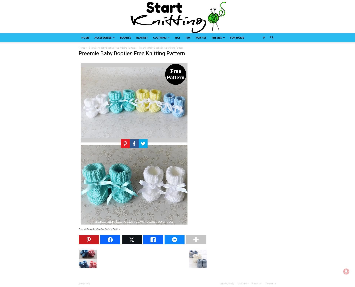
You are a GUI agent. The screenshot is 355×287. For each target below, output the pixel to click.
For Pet (201, 37)
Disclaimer (242, 283)
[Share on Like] (153, 239)
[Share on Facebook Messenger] (175, 239)
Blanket (142, 37)
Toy (188, 37)
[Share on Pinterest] (89, 239)
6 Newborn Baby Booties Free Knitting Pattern (112, 47)
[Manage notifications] (346, 271)
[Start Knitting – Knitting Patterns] (177, 16)
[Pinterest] (264, 37)
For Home (237, 37)
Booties (125, 37)
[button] (271, 38)
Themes (217, 37)
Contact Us (270, 283)
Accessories (103, 37)
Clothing (160, 37)
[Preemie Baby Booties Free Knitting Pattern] (134, 225)
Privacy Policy (227, 283)
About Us (256, 283)
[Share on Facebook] (110, 239)
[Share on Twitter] (132, 239)
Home (85, 37)
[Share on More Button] (196, 239)
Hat (177, 37)
